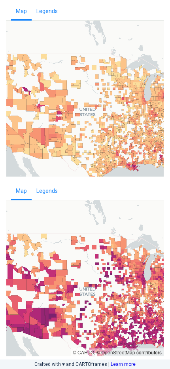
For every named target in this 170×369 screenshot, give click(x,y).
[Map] (85, 107)
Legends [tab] (47, 11)
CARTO (85, 352)
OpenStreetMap (118, 352)
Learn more (123, 364)
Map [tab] (21, 11)
